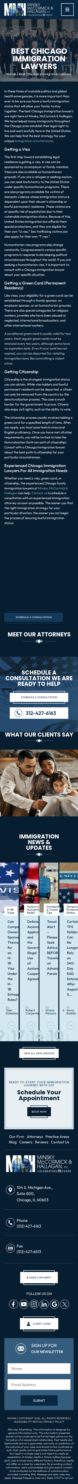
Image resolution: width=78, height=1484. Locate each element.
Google (54, 1304)
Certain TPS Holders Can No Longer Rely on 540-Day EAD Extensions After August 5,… (68, 958)
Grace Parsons (51, 1011)
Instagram (33, 1304)
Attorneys (35, 1136)
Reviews (41, 1142)
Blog (13, 1142)
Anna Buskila (71, 1011)
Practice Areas (57, 1136)
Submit (39, 1400)
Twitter (64, 1304)
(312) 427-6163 (29, 1225)
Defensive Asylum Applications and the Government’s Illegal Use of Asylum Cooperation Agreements (29, 950)
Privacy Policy (54, 1421)
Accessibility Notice (28, 1421)
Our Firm (16, 1136)
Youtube (23, 1304)
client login (42, 1323)
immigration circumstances (34, 141)
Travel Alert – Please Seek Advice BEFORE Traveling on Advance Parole (48, 947)
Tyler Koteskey (12, 1011)
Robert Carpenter (33, 1011)
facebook (13, 1304)
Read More (11, 1025)
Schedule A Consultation (34, 617)
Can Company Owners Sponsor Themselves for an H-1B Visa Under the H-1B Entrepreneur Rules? (9, 960)
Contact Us (60, 1142)
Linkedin (44, 1304)
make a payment (39, 1277)
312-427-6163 (41, 713)
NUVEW (12, 1418)
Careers (25, 1142)
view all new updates (39, 1053)
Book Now (39, 1111)
